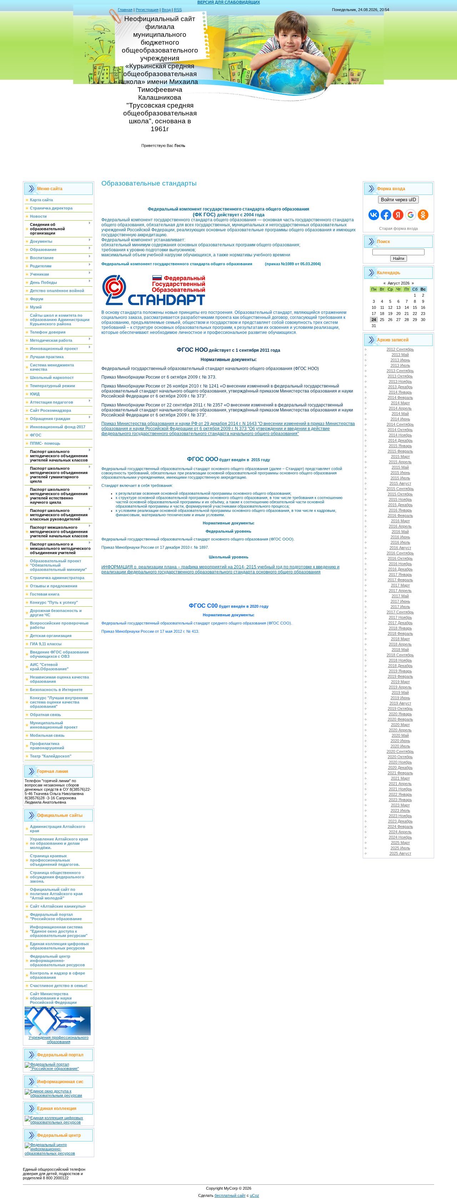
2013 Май (400, 354)
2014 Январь (400, 392)
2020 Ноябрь (400, 762)
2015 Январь (400, 446)
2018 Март (400, 639)
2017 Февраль (400, 580)
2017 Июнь (400, 601)
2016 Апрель (400, 526)
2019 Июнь (400, 698)
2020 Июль (400, 746)
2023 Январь (400, 800)
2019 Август (400, 703)
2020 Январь (400, 714)
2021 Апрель (400, 783)
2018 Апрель (400, 644)
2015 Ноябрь (400, 499)
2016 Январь (400, 510)
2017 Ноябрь (400, 617)
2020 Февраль (400, 719)
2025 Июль (400, 848)
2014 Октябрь (400, 430)
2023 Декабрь (400, 821)
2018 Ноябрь (400, 660)
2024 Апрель (400, 832)
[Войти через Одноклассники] (423, 214)
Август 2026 (399, 283)
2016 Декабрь (400, 569)
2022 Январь (400, 794)
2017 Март (400, 585)
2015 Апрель (400, 462)
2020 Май (400, 735)
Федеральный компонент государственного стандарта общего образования (176, 264)
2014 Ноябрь (400, 435)
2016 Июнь (400, 537)
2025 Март (400, 842)
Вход (166, 10)
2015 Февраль (400, 451)
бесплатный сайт (230, 1195)
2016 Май (400, 531)
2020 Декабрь (400, 767)
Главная (125, 10)
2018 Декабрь (400, 665)
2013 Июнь (400, 360)
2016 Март (400, 521)
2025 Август (400, 853)
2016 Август (400, 548)
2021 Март (400, 778)
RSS (178, 10)
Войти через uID (398, 199)
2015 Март (400, 456)
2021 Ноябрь (400, 789)
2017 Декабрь (400, 623)
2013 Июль (400, 365)
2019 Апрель (400, 687)
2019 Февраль (400, 676)
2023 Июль (400, 810)
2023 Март (400, 805)
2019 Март (400, 682)
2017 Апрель (400, 590)
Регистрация (147, 10)
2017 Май (400, 596)
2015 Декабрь (400, 505)
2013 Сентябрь (400, 371)
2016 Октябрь (400, 558)
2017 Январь (400, 574)
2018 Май (400, 649)
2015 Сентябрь (400, 489)
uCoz (254, 1195)
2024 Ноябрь (400, 837)
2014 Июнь (400, 419)
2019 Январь (400, 671)
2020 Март (400, 724)
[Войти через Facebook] (386, 214)
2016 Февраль (400, 515)
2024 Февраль (400, 826)
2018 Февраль (400, 633)
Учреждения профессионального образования (59, 1039)
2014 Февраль (400, 397)
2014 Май (400, 413)
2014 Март (400, 403)
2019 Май (400, 692)
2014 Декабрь (400, 440)
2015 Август (400, 483)
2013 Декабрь (400, 387)
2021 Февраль (400, 773)
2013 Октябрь (400, 376)
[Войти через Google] (410, 215)
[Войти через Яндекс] (398, 214)
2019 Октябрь (400, 708)
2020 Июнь (400, 741)
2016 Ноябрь (400, 564)
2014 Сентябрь (400, 424)
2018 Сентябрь (400, 655)
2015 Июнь (400, 472)
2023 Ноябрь (400, 816)
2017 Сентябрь (400, 612)
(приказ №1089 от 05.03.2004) (293, 264)
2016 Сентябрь (400, 553)
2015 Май (400, 467)
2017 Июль (400, 607)
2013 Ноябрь (400, 381)
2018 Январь (400, 628)
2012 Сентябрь (400, 349)
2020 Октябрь (400, 757)
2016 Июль (400, 542)
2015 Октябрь (400, 494)
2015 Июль (400, 478)
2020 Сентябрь (400, 751)
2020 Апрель (400, 730)
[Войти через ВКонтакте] (373, 214)
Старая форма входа (398, 228)
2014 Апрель (400, 408)
